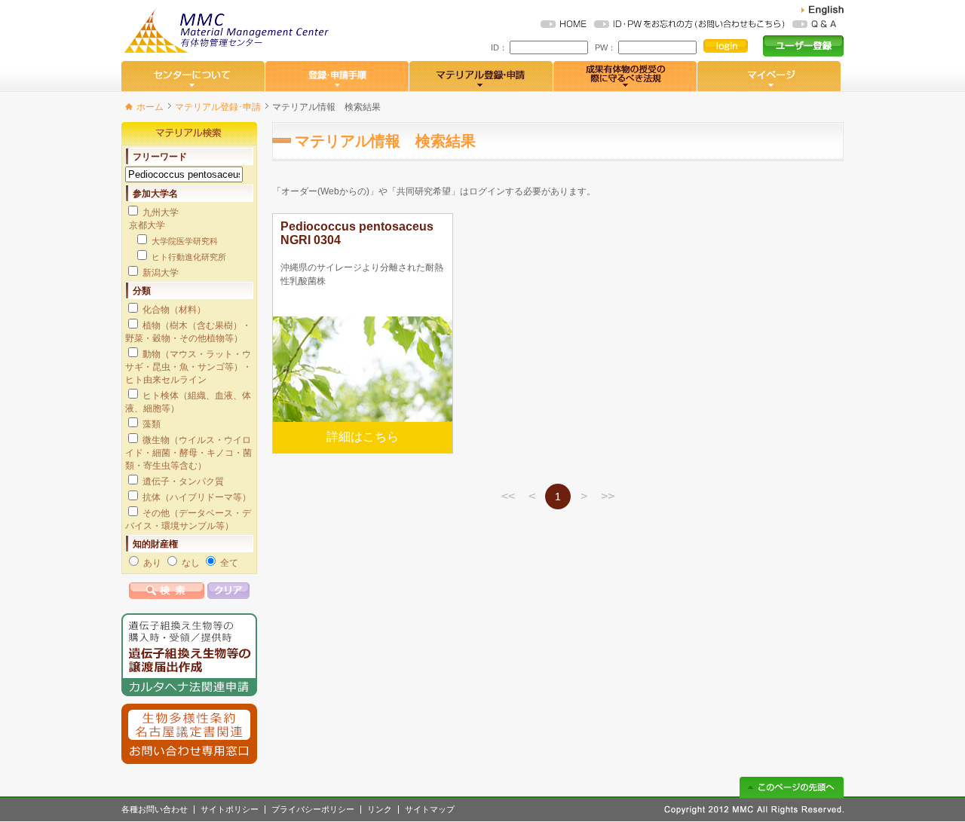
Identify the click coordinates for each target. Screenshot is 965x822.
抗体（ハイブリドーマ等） (196, 497)
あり (152, 563)
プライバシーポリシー (312, 809)
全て (229, 563)
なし (191, 563)
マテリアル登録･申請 (218, 107)
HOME (564, 24)
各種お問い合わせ (154, 809)
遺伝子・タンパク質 (183, 481)
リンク (379, 809)
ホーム (150, 107)
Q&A (814, 24)
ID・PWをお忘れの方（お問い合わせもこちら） (689, 24)
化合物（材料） (174, 309)
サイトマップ (430, 809)
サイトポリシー (230, 809)
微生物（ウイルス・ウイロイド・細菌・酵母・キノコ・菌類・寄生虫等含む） (188, 453)
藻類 (151, 424)
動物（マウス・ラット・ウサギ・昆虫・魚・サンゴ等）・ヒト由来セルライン (188, 367)
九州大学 (160, 212)
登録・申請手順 (337, 76)
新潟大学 (160, 272)
